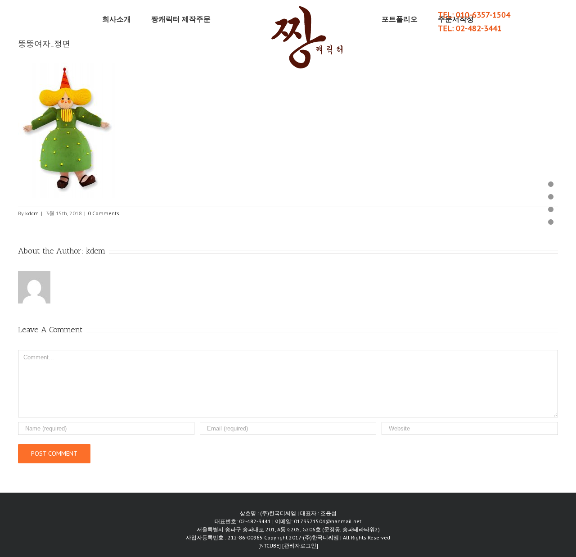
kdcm (32, 213)
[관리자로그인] (300, 545)
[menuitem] (140, 19)
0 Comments (103, 213)
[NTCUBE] (270, 545)
